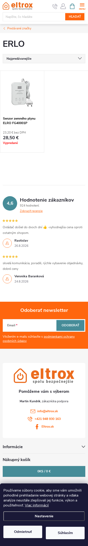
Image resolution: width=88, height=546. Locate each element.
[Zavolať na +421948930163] (55, 6)
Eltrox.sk (48, 426)
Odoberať (70, 325)
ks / (44, 471)
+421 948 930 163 (48, 419)
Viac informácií (37, 505)
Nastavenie (44, 516)
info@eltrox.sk (47, 411)
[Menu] (82, 6)
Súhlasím (65, 532)
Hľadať (75, 17)
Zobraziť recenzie (31, 211)
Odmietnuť (23, 531)
